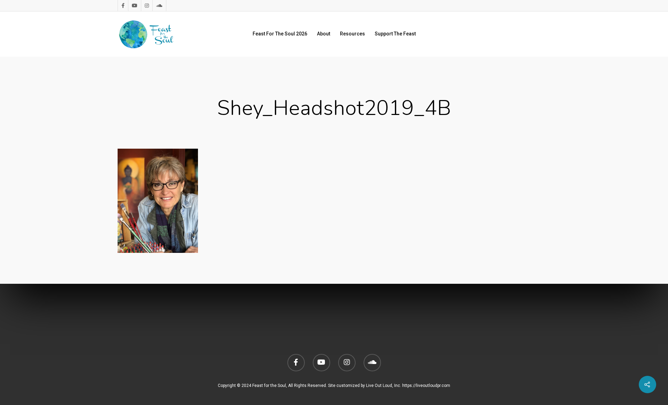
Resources (352, 33)
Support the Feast (395, 33)
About (323, 33)
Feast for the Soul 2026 (280, 33)
